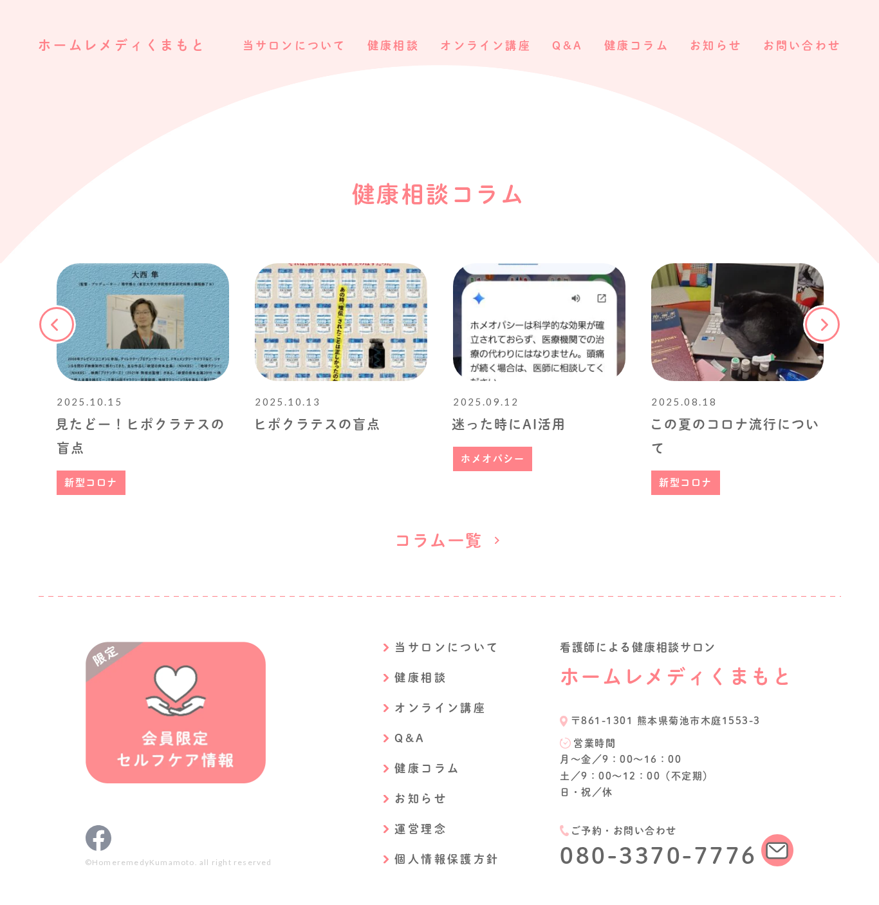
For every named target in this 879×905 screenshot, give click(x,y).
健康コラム (636, 45)
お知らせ (716, 45)
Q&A (567, 45)
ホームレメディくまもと (122, 45)
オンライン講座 (486, 45)
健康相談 (393, 45)
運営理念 (420, 828)
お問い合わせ (802, 45)
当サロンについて (295, 45)
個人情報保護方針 (446, 859)
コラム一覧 (438, 540)
